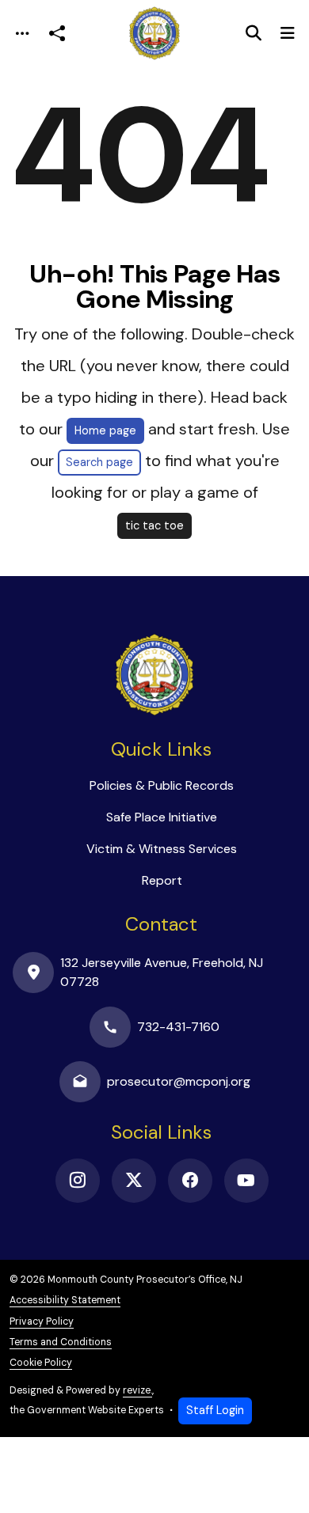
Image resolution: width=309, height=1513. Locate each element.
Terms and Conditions (61, 1342)
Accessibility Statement (65, 1300)
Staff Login (215, 1410)
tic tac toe (154, 525)
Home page (105, 430)
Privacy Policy (42, 1321)
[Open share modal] (57, 33)
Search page (99, 462)
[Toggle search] (253, 33)
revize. (137, 1390)
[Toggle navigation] (22, 33)
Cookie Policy (41, 1362)
